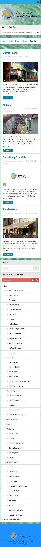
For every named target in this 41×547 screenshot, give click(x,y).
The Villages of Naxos (15, 343)
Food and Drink (21, 41)
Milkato (7, 105)
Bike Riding (12, 501)
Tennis (11, 505)
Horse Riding (13, 472)
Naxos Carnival (13, 362)
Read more (7, 98)
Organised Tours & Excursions (18, 486)
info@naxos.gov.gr (23, 543)
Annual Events (13, 372)
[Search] (36, 268)
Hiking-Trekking (13, 496)
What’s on (10, 358)
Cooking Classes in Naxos (16, 448)
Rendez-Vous (10, 209)
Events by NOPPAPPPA (16, 386)
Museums (12, 405)
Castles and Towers (14, 410)
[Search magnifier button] (37, 280)
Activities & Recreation (13, 462)
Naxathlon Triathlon (14, 367)
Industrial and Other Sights (16, 415)
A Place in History (14, 315)
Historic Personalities (15, 334)
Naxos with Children (14, 491)
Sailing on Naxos (14, 477)
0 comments (8, 59)
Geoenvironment (14, 305)
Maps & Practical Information (12, 520)
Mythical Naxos (13, 324)
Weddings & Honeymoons (16, 510)
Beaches (9, 424)
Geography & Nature (15, 310)
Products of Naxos (14, 434)
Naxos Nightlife (13, 453)
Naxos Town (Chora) (15, 339)
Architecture (12, 300)
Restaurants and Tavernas (16, 443)
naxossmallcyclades (15, 56)
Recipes (11, 438)
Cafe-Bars (12, 458)
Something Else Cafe (14, 157)
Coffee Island (10, 53)
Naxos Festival (13, 377)
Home (4, 41)
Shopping (11, 353)
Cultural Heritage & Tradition (17, 329)
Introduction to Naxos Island (15, 291)
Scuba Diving (13, 481)
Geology (11, 319)
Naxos (10, 41)
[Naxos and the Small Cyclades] (20, 14)
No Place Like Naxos (15, 348)
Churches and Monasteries (16, 400)
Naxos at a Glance (14, 295)
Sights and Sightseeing (13, 391)
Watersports (12, 467)
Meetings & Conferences (16, 515)
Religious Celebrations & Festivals (19, 381)
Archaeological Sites (15, 396)
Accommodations (12, 419)
